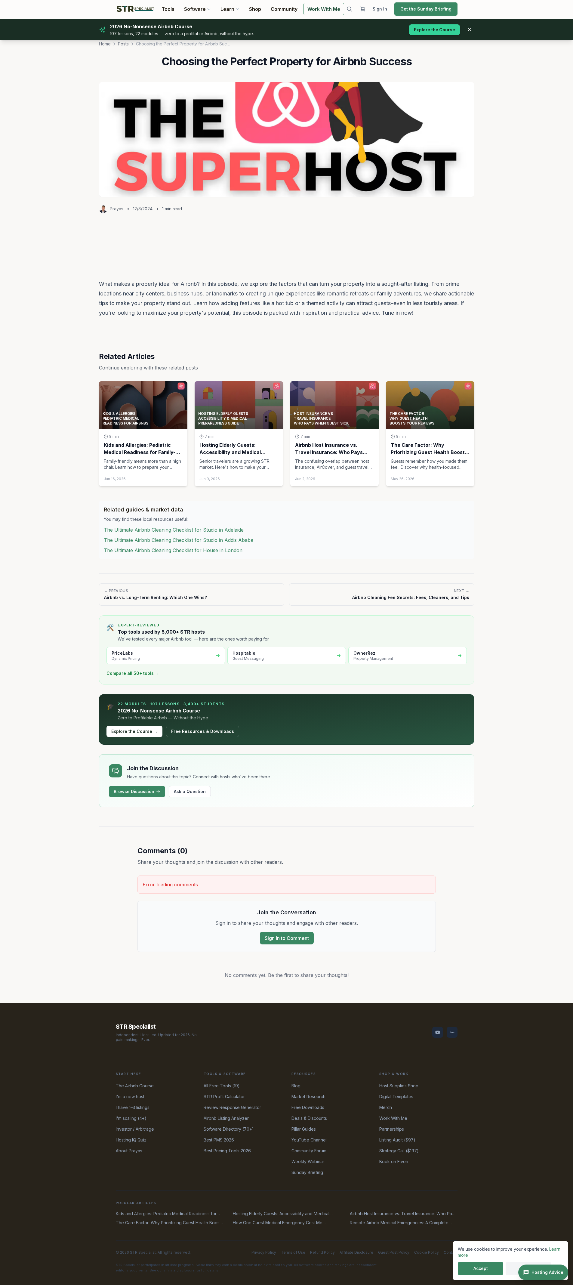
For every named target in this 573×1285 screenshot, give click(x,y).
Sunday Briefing (307, 1172)
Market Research (308, 1096)
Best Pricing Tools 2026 (227, 1150)
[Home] (135, 9)
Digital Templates (396, 1096)
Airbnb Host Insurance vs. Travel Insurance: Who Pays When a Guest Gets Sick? (403, 1214)
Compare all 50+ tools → (132, 673)
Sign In (380, 8)
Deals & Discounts (309, 1118)
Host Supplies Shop (398, 1085)
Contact (450, 1252)
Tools (168, 9)
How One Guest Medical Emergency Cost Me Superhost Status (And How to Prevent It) (277, 1223)
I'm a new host (130, 1096)
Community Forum (308, 1150)
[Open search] (349, 9)
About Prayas (129, 1150)
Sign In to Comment (286, 938)
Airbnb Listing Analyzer (226, 1118)
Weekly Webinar (307, 1161)
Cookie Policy (426, 1252)
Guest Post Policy (393, 1252)
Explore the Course (434, 29)
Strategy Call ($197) (399, 1150)
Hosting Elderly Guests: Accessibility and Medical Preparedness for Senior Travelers (281, 1214)
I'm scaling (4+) (131, 1118)
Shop (255, 9)
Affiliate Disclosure (356, 1252)
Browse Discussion (134, 791)
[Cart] (362, 9)
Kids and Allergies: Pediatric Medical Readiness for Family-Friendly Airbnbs (166, 1214)
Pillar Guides (303, 1129)
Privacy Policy (263, 1252)
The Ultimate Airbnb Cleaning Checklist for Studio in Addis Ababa (178, 540)
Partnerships (391, 1129)
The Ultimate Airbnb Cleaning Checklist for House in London (173, 550)
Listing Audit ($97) (397, 1139)
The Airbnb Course (135, 1085)
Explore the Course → (134, 731)
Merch (385, 1107)
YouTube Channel (309, 1139)
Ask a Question (190, 791)
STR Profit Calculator (224, 1096)
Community (284, 9)
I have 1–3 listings (132, 1107)
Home (105, 43)
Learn (227, 9)
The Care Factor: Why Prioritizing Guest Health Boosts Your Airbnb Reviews (169, 1223)
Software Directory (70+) (229, 1129)
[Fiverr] (452, 1032)
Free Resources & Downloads (202, 731)
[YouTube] (437, 1032)
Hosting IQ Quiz (131, 1139)
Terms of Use (293, 1252)
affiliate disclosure (179, 1270)
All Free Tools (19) (222, 1085)
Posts (123, 43)
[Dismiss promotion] (469, 29)
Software (195, 9)
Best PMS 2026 (219, 1139)
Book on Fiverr (394, 1161)
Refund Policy (322, 1252)
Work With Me (323, 9)
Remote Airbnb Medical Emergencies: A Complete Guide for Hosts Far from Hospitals (399, 1223)
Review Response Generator (232, 1107)
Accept (480, 1268)
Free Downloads (307, 1107)
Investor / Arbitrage (135, 1129)
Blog (295, 1085)
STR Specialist (136, 1026)
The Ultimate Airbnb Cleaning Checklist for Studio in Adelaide (174, 530)
